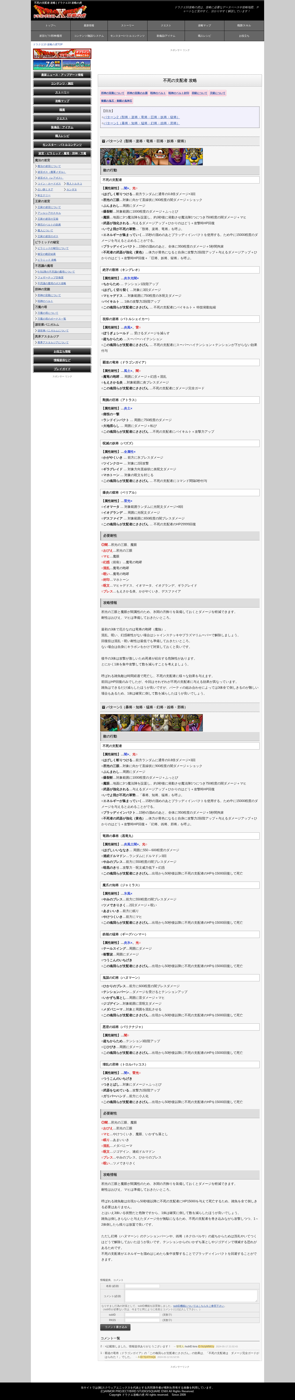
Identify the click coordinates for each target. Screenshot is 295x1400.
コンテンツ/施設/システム (89, 35)
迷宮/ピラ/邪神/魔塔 (50, 35)
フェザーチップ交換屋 (50, 277)
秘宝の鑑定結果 (47, 254)
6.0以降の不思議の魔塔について (56, 271)
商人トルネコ (74, 183)
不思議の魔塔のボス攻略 (52, 283)
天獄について (217, 93)
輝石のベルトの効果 (49, 224)
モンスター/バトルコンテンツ (127, 35)
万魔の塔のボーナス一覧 (52, 318)
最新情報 (89, 25)
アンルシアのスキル (49, 213)
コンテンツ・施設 (62, 83)
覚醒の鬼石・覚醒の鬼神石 (116, 100)
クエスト (166, 25)
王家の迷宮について (49, 207)
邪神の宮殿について (112, 93)
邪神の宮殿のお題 (137, 93)
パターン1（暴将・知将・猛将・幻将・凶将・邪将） (142, 123)
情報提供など (62, 360)
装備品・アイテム (62, 127)
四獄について (199, 93)
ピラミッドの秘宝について (53, 248)
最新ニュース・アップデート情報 (62, 74)
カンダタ (72, 189)
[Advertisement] (180, 61)
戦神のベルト (158, 93)
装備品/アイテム (166, 35)
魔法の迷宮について (49, 166)
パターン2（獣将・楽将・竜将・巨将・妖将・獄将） (142, 117)
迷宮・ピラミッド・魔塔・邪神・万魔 (62, 153)
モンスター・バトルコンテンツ (62, 144)
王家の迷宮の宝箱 (48, 218)
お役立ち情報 (62, 351)
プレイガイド (62, 369)
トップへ (50, 25)
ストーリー (127, 25)
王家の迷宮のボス (48, 236)
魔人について (45, 230)
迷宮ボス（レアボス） (50, 177)
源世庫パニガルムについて (53, 330)
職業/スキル (244, 25)
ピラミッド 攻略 (47, 259)
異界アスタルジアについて (53, 342)
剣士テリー (44, 195)
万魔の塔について (48, 312)
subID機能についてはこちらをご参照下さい (198, 1305)
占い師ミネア (45, 189)
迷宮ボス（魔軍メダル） (52, 172)
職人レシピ (204, 35)
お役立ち (244, 35)
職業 (62, 109)
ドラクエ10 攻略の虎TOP (48, 44)
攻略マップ (204, 25)
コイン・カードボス (49, 183)
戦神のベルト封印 (178, 93)
